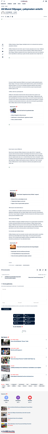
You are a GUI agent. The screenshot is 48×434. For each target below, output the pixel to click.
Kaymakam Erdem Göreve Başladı (15, 418)
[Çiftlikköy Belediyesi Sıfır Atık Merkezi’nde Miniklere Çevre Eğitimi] (5, 368)
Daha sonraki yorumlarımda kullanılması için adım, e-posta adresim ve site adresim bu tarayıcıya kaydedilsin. (20, 305)
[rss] (29, 323)
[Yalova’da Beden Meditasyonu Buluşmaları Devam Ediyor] (4, 409)
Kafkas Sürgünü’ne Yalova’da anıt (18, 115)
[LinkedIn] (29, 319)
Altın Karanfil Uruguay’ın (16, 350)
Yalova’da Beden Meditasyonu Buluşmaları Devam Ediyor (20, 407)
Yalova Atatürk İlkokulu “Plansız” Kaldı (19, 341)
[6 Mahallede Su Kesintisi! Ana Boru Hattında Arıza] (5, 377)
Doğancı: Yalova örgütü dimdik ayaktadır (20, 203)
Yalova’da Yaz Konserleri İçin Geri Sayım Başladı (27, 246)
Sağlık (3, 387)
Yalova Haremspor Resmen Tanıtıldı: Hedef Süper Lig (23, 358)
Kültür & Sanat (13, 348)
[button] (2, 1)
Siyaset (9, 419)
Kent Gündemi (13, 339)
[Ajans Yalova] (24, 1)
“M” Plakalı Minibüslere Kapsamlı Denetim (20, 253)
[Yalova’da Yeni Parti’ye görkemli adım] (13, 110)
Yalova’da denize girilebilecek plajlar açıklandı (21, 255)
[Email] (8, 17)
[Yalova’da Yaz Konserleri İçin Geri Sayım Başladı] (13, 247)
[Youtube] (30, 399)
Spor (15, 357)
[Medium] (18, 323)
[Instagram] (18, 319)
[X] (29, 315)
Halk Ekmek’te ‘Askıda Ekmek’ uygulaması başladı (22, 117)
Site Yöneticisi (9, 12)
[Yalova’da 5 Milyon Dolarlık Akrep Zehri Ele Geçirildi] (4, 414)
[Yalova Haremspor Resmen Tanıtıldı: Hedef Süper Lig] (5, 360)
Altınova (41, 384)
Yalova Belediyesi (34, 384)
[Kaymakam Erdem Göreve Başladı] (4, 420)
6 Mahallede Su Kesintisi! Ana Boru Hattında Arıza (22, 376)
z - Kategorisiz (13, 384)
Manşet (6, 6)
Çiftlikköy (2, 6)
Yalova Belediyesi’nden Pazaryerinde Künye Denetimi (19, 423)
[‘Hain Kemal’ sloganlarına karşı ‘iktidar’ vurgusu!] (13, 194)
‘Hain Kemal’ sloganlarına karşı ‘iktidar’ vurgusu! (28, 194)
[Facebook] (18, 315)
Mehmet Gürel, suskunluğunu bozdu (19, 199)
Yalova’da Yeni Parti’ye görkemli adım (25, 110)
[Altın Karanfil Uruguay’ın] (5, 351)
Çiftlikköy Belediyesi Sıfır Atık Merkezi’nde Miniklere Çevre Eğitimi (26, 367)
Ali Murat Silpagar (19, 265)
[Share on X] (6, 17)
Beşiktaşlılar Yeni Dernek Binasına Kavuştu (20, 251)
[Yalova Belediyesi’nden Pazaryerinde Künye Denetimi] (4, 425)
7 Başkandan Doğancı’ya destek (18, 201)
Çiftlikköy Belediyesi (26, 265)
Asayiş (9, 414)
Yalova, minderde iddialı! (16, 119)
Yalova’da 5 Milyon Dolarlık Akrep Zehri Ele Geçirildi (19, 412)
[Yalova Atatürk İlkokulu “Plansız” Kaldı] (5, 342)
